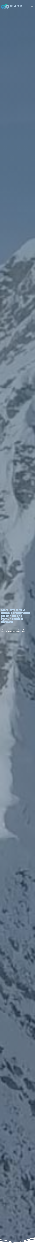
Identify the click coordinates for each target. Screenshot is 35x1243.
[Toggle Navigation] (32, 6)
